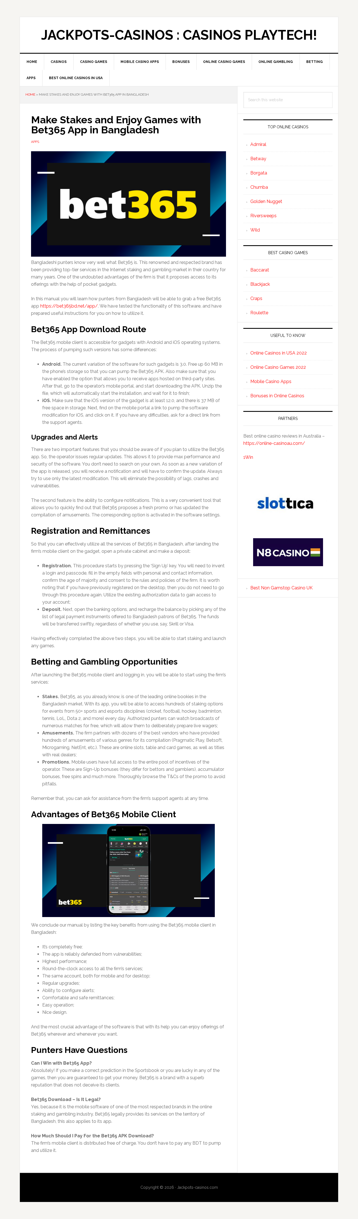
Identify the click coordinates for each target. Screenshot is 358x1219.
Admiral (258, 144)
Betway (258, 158)
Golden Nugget (266, 201)
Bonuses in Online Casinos (277, 395)
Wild (255, 230)
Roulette (259, 312)
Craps (256, 298)
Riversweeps (263, 215)
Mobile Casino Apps (270, 381)
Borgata (258, 173)
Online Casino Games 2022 (278, 367)
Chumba (259, 187)
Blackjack (260, 284)
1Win (248, 457)
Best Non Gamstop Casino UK (281, 587)
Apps (35, 142)
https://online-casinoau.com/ (274, 443)
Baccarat (259, 270)
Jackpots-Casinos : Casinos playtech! (179, 35)
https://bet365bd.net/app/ (69, 306)
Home (30, 94)
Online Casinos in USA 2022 (278, 353)
